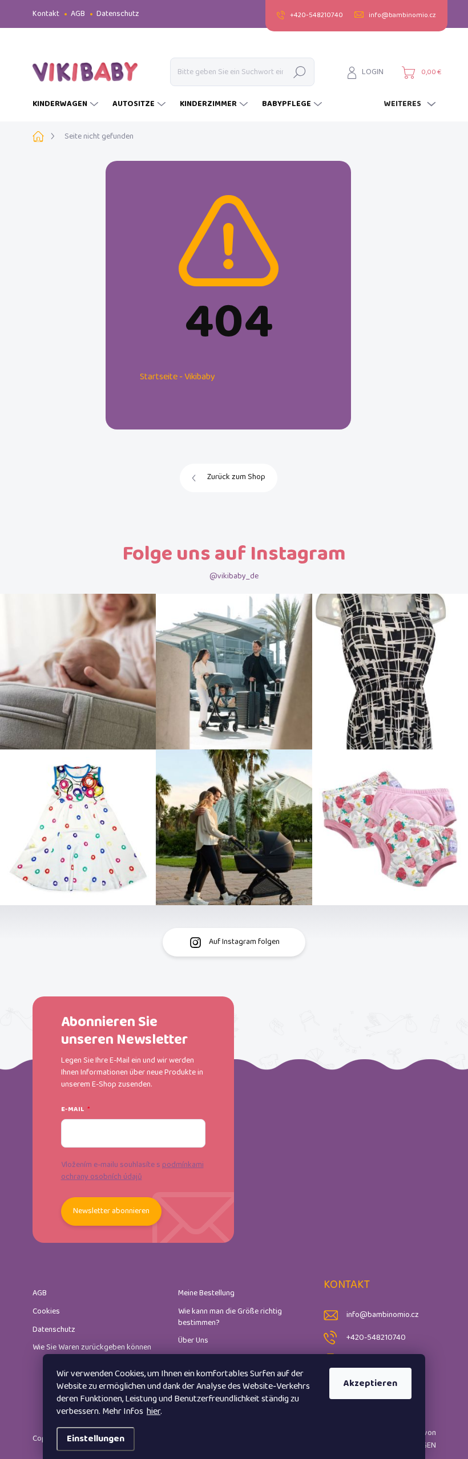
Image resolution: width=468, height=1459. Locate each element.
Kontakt (46, 14)
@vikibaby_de (234, 576)
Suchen (299, 71)
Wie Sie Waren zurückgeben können (92, 1347)
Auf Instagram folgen (244, 942)
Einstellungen (95, 1438)
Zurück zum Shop (236, 477)
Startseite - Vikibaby (177, 376)
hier (153, 1411)
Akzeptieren (370, 1383)
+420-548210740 (376, 1338)
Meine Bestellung (206, 1293)
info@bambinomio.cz (382, 1315)
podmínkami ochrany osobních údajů (132, 1171)
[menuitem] (67, 104)
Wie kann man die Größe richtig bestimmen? (230, 1317)
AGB (78, 14)
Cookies (46, 1311)
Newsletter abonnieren (111, 1211)
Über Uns (193, 1341)
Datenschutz (117, 14)
